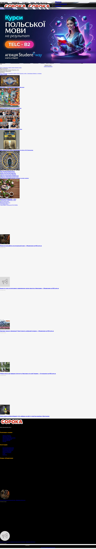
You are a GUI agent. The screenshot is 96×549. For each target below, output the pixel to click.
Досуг (1, 7)
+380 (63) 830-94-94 (48, 66)
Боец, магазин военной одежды (7, 171)
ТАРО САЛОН (3, 74)
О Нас (4, 453)
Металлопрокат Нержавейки (9, 437)
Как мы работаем (6, 440)
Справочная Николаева (8, 450)
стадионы (39, 73)
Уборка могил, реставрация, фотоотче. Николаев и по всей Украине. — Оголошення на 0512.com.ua (28, 373)
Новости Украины (7, 435)
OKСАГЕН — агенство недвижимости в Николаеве (12, 87)
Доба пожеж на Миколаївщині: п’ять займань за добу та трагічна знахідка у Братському (24, 416)
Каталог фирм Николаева (8, 447)
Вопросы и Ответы (7, 452)
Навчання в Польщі (7, 436)
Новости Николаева (7, 451)
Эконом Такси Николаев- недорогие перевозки (11, 129)
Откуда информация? (7, 439)
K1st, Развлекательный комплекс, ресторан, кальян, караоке (14, 178)
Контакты (5, 454)
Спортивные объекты (32, 73)
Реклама (4, 441)
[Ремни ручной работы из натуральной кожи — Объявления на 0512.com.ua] (5, 243)
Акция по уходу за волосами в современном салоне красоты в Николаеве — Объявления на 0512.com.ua (29, 288)
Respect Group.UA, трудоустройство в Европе (10, 108)
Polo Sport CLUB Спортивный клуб (8, 8)
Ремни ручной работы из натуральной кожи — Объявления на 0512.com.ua (21, 245)
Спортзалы (10, 73)
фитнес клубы (23, 73)
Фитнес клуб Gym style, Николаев (8, 173)
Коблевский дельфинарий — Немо (8, 199)
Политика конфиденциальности (48, 547)
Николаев (5, 73)
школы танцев (16, 73)
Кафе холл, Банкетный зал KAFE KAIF (9, 175)
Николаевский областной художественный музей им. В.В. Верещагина (16, 150)
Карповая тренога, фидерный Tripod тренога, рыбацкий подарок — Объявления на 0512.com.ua (27, 331)
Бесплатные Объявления (8, 448)
